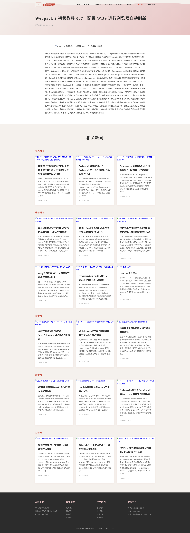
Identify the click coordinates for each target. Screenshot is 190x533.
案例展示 (119, 4)
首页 (78, 4)
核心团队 (100, 511)
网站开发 (98, 4)
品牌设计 (87, 4)
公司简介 (100, 508)
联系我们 (151, 4)
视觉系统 (108, 4)
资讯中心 (140, 4)
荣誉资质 (100, 517)
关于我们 (130, 4)
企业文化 (100, 514)
